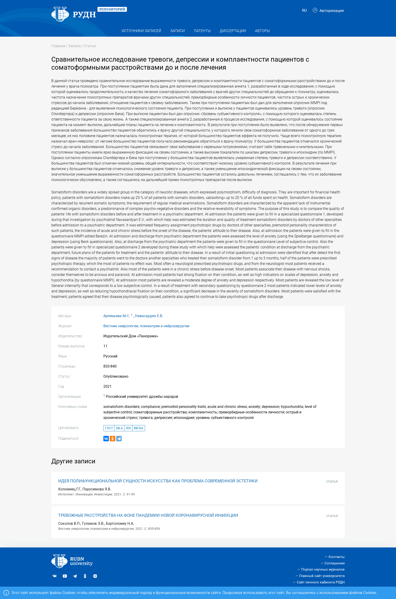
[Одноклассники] (112, 438)
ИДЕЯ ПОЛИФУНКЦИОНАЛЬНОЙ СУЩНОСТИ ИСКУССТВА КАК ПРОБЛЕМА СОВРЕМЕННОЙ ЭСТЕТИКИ (158, 481)
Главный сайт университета (322, 576)
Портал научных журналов (323, 569)
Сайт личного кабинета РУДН (321, 582)
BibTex (138, 428)
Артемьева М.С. (116, 316)
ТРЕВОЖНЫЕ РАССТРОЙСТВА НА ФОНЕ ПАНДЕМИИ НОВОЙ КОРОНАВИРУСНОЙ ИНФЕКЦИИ (148, 515)
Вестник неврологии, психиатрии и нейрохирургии (146, 326)
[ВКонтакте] (106, 438)
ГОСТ (109, 428)
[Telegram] (119, 438)
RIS (128, 428)
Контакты (337, 557)
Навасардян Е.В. (149, 316)
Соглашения (334, 563)
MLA (119, 428)
